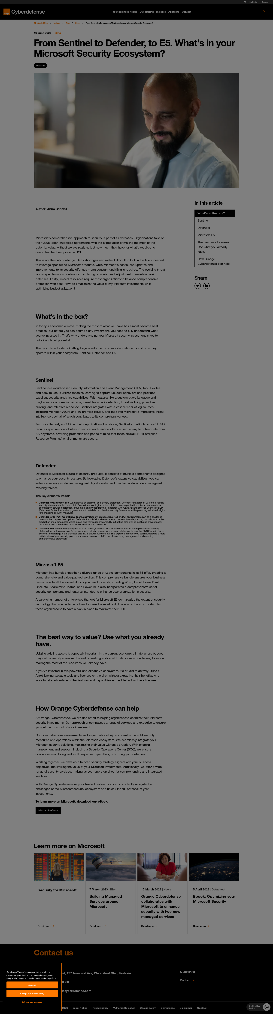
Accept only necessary (32, 993)
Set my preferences (32, 1002)
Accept (32, 985)
